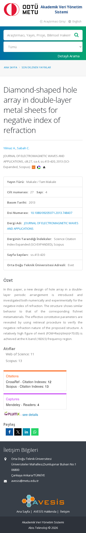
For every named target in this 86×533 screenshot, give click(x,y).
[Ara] (77, 35)
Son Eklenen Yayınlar (36, 67)
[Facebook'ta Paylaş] (9, 432)
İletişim (65, 512)
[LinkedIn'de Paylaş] (26, 432)
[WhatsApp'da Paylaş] (35, 432)
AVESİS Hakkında (44, 512)
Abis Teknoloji (37, 528)
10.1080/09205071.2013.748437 (51, 213)
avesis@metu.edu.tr (25, 481)
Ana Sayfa (10, 67)
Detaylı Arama (69, 56)
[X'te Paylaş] (18, 432)
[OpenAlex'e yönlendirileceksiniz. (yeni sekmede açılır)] (44, 167)
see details (30, 414)
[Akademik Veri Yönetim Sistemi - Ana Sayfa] (21, 9)
